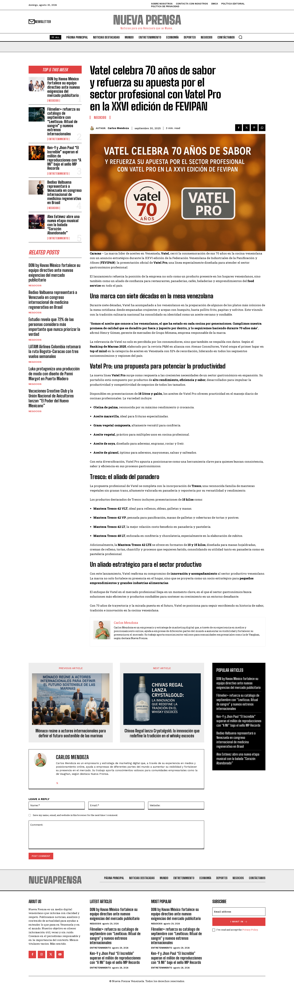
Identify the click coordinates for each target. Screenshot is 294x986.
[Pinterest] (254, 127)
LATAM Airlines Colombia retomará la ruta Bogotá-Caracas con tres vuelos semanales (55, 351)
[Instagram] (41, 954)
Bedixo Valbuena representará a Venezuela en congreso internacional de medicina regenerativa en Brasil (64, 192)
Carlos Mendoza (118, 128)
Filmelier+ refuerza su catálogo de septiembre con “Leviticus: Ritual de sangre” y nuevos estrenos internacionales (63, 121)
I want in (236, 921)
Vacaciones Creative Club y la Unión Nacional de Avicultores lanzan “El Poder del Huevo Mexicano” (51, 398)
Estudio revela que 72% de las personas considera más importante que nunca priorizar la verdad (54, 326)
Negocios (53, 100)
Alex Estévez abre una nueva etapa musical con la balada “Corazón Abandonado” (63, 224)
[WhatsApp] (262, 127)
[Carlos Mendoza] (93, 128)
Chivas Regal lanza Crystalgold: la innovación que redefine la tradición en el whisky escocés (162, 733)
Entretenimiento (58, 139)
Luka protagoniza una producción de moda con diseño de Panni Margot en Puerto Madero (54, 373)
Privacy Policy (250, 929)
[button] (240, 37)
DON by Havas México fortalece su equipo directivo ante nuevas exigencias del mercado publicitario (63, 87)
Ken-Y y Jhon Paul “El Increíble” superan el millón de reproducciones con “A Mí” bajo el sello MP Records (64, 158)
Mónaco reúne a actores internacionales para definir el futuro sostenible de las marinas (71, 733)
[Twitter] (246, 127)
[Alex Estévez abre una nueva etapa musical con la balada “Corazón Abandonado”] (37, 222)
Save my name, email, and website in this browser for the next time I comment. (75, 815)
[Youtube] (60, 954)
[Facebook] (238, 127)
